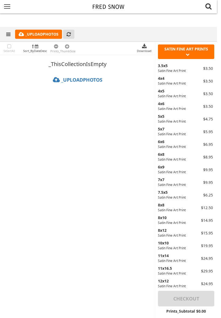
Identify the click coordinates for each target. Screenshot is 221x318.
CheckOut (186, 298)
